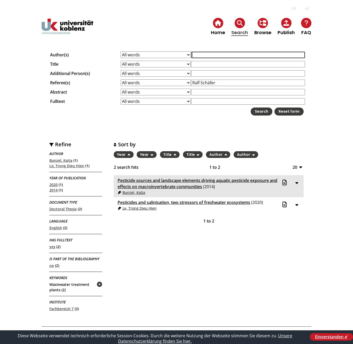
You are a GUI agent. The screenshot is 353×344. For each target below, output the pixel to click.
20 (295, 167)
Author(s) (59, 55)
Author (216, 154)
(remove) (89, 284)
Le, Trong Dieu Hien (66, 165)
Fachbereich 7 (61, 308)
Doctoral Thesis (63, 209)
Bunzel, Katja (60, 160)
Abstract (58, 92)
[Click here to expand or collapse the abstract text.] (297, 183)
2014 (53, 190)
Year (121, 154)
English (55, 227)
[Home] (67, 30)
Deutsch (293, 8)
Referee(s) (60, 83)
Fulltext (57, 101)
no (51, 265)
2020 (53, 184)
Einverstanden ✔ (331, 337)
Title (54, 64)
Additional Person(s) (70, 73)
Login (306, 8)
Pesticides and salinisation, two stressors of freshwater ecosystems (184, 202)
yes (52, 246)
